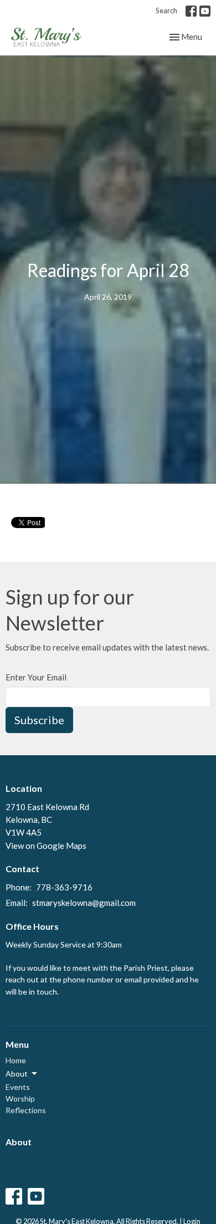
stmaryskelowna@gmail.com (84, 903)
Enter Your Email (36, 677)
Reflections (26, 1110)
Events (18, 1087)
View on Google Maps (46, 846)
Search (166, 10)
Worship (20, 1098)
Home (16, 1060)
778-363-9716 (64, 887)
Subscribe (39, 719)
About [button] (17, 1073)
